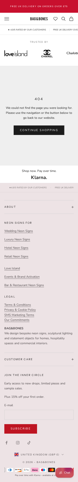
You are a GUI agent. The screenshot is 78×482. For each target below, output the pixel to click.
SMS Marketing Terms (19, 315)
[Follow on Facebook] (6, 443)
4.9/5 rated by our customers (28, 187)
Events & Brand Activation (22, 277)
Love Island (12, 268)
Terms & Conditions (17, 305)
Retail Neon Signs (16, 256)
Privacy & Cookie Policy (20, 310)
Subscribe (21, 429)
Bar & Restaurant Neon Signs (24, 285)
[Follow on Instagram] (18, 443)
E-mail (8, 405)
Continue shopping (39, 130)
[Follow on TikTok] (29, 443)
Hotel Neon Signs (16, 248)
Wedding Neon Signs (18, 231)
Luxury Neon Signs (17, 239)
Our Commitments (16, 320)
